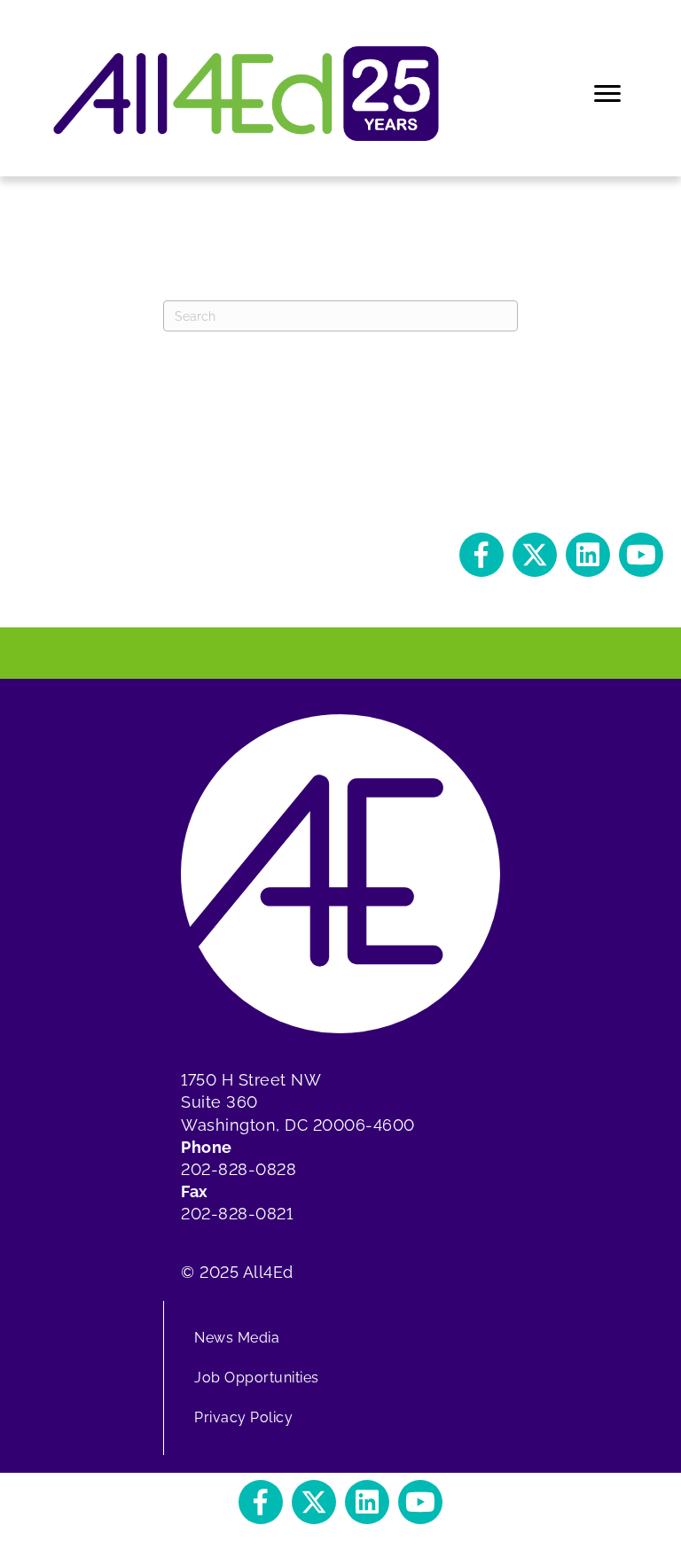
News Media (236, 1337)
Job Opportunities (256, 1377)
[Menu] (609, 94)
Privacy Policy (243, 1417)
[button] (481, 555)
